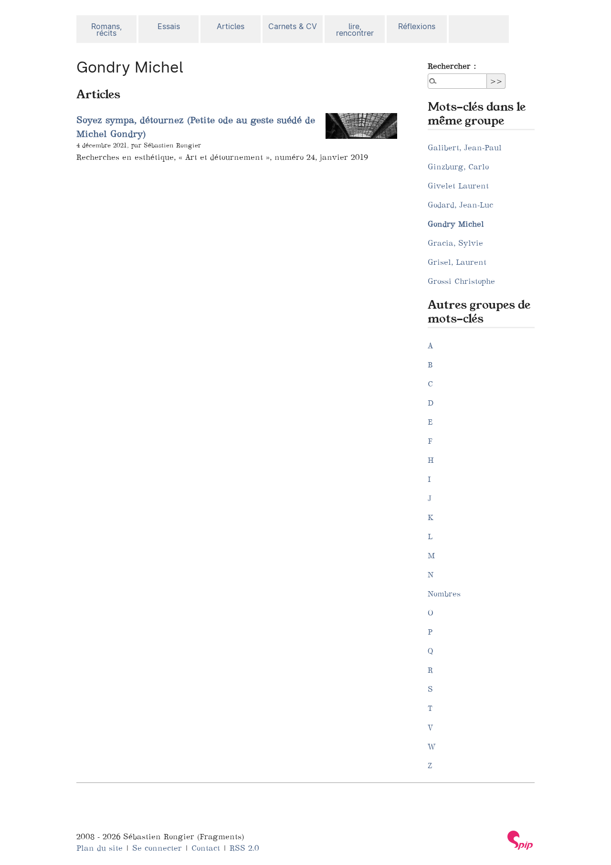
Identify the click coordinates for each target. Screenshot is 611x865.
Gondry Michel (456, 224)
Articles (230, 26)
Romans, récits (106, 30)
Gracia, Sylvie (455, 243)
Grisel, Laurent (457, 262)
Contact (205, 848)
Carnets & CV (292, 26)
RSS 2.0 (244, 848)
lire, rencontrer (355, 30)
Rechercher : (452, 66)
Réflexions (416, 26)
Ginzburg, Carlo (458, 166)
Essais (169, 26)
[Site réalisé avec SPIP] (520, 840)
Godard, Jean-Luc (460, 204)
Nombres (444, 593)
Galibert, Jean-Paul (465, 147)
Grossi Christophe (461, 281)
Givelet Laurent (458, 185)
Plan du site (99, 848)
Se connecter (157, 848)
